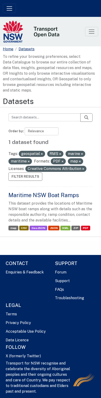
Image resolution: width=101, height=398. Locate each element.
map (13, 228)
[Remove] (42, 154)
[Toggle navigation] (9, 8)
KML (65, 228)
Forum (60, 272)
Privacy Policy (18, 323)
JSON (54, 228)
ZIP (75, 228)
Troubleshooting (69, 298)
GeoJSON (38, 228)
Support (62, 281)
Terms (11, 314)
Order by (15, 131)
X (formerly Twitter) (23, 356)
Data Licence (17, 340)
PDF (85, 228)
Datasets (27, 49)
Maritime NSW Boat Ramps (43, 195)
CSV (24, 228)
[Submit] (86, 117)
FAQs (59, 289)
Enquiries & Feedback (25, 272)
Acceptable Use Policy (26, 331)
